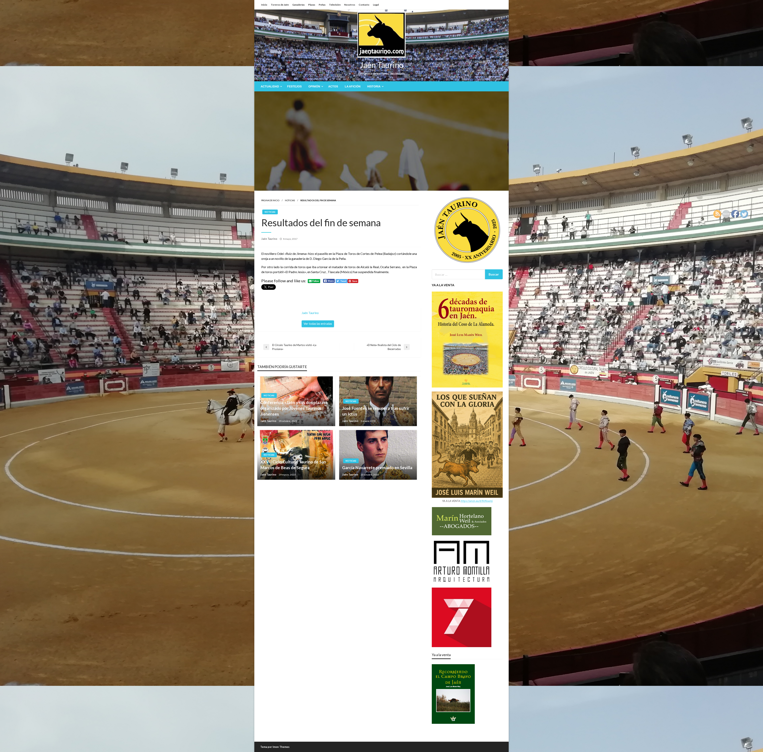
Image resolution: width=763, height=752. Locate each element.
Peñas (322, 4)
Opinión (314, 86)
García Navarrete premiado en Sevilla (377, 467)
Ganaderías (298, 4)
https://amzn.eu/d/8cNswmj (477, 501)
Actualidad (270, 86)
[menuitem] (270, 86)
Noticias (290, 200)
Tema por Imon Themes (275, 746)
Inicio (264, 4)
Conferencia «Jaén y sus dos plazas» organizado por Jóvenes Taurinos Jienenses (293, 408)
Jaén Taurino (381, 65)
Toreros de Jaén (280, 4)
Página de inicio (270, 200)
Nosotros (349, 4)
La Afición (352, 86)
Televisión (335, 4)
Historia (374, 86)
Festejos (294, 86)
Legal (376, 4)
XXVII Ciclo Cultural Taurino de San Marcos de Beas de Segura (293, 464)
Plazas (311, 4)
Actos (333, 86)
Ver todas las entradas (318, 323)
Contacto (364, 4)
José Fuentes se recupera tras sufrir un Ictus (375, 411)
